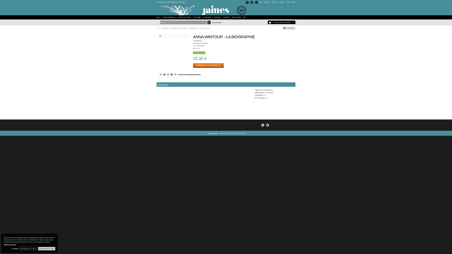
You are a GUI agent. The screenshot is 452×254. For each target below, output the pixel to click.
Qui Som (266, 2)
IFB (244, 17)
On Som (274, 2)
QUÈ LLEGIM (236, 17)
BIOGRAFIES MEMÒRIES (200, 43)
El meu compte (290, 2)
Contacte (281, 2)
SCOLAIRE (197, 17)
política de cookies (10, 245)
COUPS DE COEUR (184, 17)
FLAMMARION (197, 40)
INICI (158, 17)
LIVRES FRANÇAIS (169, 17)
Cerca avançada (216, 22)
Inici (261, 2)
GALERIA (226, 17)
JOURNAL (217, 17)
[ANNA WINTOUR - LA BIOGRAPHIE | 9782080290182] (173, 36)
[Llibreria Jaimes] (201, 14)
